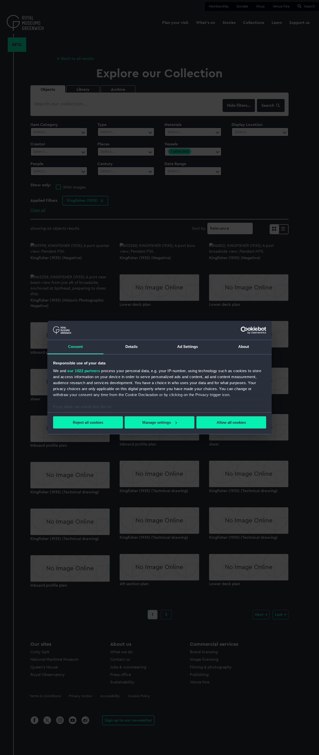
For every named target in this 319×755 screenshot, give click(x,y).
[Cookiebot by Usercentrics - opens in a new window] (244, 330)
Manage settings (156, 422)
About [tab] (243, 346)
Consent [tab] (75, 346)
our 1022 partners (83, 371)
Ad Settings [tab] (187, 346)
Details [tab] (131, 346)
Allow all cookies (231, 422)
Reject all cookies (88, 422)
